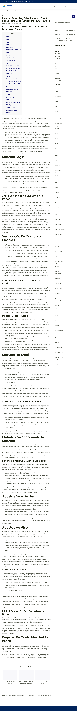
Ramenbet (57, 325)
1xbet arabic (57, 116)
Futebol (7, 86)
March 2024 (57, 73)
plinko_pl (56, 320)
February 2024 (57, 75)
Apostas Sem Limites (10, 57)
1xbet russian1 (57, 150)
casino (56, 214)
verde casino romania (59, 357)
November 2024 (58, 61)
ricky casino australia (59, 330)
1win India (56, 101)
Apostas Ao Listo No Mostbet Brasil (13, 49)
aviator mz (57, 177)
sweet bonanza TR (58, 347)
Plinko (56, 313)
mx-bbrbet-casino (58, 288)
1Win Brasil (56, 91)
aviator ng (57, 180)
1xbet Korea (57, 131)
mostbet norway (58, 273)
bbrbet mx (57, 192)
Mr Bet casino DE (58, 283)
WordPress (56, 708)
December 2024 (58, 58)
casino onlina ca (58, 222)
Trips (65, 6)
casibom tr (57, 212)
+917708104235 (14, 1)
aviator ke (56, 175)
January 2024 (57, 78)
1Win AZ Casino (57, 89)
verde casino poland (59, 354)
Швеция (56, 367)
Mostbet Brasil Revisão (11, 46)
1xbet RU (56, 143)
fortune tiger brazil (58, 244)
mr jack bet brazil (58, 286)
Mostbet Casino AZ (58, 263)
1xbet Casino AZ (58, 118)
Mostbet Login (9, 36)
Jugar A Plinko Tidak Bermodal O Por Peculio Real (13, 695)
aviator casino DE (58, 167)
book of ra (57, 204)
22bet (56, 153)
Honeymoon (46, 6)
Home (34, 6)
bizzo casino (57, 199)
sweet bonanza (58, 345)
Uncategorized (57, 349)
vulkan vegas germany (59, 362)
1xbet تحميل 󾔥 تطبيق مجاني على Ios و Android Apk (65, 30)
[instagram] (6, 1)
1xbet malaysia (57, 135)
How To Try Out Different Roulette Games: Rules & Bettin (26, 683)
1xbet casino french (58, 123)
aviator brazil (57, 165)
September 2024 (58, 66)
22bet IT (56, 158)
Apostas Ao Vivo (9, 59)
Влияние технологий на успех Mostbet (62, 22)
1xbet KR (56, 133)
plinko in (56, 315)
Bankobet (56, 185)
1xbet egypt (57, 126)
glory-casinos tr (58, 249)
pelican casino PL (58, 300)
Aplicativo (8, 94)
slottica (56, 340)
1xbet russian (57, 148)
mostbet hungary (58, 268)
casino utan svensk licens (60, 229)
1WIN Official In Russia (59, 103)
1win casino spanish (58, 96)
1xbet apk (56, 113)
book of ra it (57, 207)
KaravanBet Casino (58, 251)
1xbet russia (57, 145)
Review (56, 327)
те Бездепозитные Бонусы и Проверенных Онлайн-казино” (39, 695)
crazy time (57, 239)
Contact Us (70, 6)
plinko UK (56, 318)
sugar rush (57, 342)
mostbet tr (57, 281)
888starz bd (57, 160)
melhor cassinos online (59, 261)
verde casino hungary (59, 352)
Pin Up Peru (57, 308)
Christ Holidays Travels (30, 708)
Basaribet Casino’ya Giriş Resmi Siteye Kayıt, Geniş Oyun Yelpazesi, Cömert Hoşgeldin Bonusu (64, 40)
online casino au (58, 290)
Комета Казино (57, 364)
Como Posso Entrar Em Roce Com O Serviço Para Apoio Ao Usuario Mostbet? (13, 83)
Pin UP (56, 303)
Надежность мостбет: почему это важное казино (64, 26)
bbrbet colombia (58, 190)
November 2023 (58, 80)
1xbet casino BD (58, 121)
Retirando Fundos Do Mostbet (12, 88)
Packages (54, 6)
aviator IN (56, 172)
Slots (55, 337)
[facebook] (2, 1)
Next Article (46, 693)
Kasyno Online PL (58, 254)
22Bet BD (56, 155)
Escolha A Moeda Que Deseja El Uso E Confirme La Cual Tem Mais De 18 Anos (13, 102)
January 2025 (57, 56)
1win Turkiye (57, 106)
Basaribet (56, 187)
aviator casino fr (58, 170)
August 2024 (57, 68)
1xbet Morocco (57, 138)
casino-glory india (58, 234)
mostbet (17, 174)
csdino (56, 241)
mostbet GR (57, 266)
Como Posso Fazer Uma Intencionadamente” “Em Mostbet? (11, 110)
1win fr (56, 99)
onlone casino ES (58, 293)
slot (55, 335)
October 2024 (57, 63)
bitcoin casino (57, 197)
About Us (40, 6)
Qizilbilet (56, 322)
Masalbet (56, 258)
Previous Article (7, 693)
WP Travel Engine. (45, 708)
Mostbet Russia (57, 278)
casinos (56, 236)
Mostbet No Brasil (9, 47)
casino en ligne (57, 217)
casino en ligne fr (58, 219)
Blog (3, 15)
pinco (56, 310)
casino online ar (58, 224)
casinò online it (57, 226)
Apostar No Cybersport (11, 60)
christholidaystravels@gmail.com (26, 1)
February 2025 (57, 53)
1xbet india (57, 128)
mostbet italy (57, 271)
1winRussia (56, 111)
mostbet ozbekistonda (59, 276)
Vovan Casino (57, 359)
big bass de (57, 195)
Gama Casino (57, 246)
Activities (61, 6)
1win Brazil (56, 94)
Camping (56, 209)
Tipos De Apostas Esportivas (12, 93)
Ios (6, 96)
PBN (55, 298)
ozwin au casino (58, 295)
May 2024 (56, 71)
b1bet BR (56, 182)
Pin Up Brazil (57, 305)
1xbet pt (56, 140)
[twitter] (4, 1)
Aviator (56, 162)
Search (73, 16)
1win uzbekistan (57, 108)
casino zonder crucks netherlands (61, 231)
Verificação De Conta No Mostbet (13, 41)
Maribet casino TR (58, 256)
